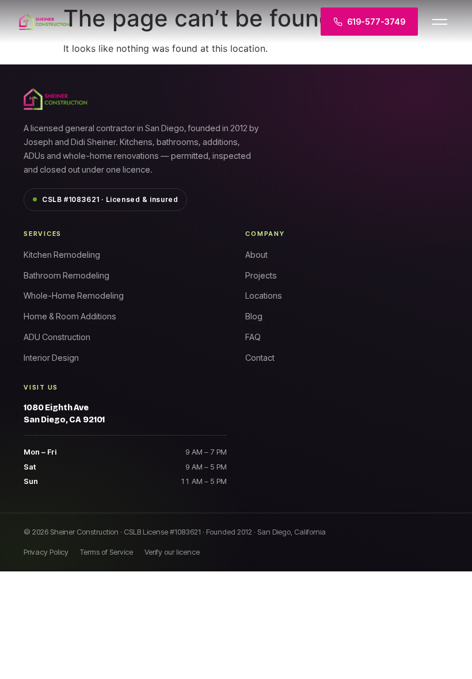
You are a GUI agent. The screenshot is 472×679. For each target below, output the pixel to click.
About (256, 255)
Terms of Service (106, 551)
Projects (261, 275)
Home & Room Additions (70, 316)
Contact (260, 358)
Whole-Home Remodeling (74, 295)
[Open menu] (440, 22)
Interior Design (51, 358)
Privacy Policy (46, 551)
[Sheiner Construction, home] (99, 21)
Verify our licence (172, 551)
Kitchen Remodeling (62, 255)
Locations (263, 295)
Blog (253, 316)
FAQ (253, 337)
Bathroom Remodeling (66, 275)
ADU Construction (57, 337)
